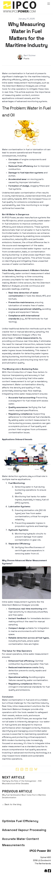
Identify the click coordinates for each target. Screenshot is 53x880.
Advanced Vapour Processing (24, 830)
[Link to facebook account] (49, 870)
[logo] (20, 7)
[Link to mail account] (45, 870)
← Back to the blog (11, 804)
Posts (26, 58)
